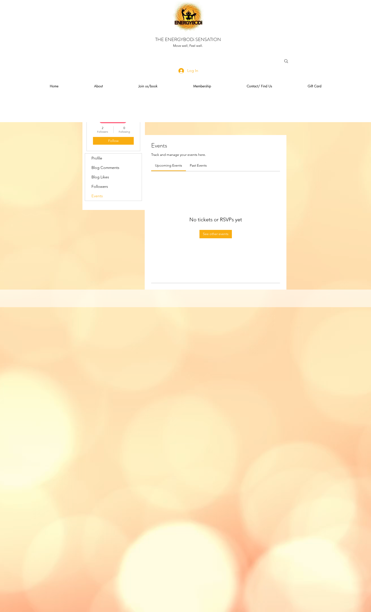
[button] (98, 86)
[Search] (286, 61)
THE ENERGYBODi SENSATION (188, 39)
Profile (96, 158)
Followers (99, 186)
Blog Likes (100, 177)
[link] (168, 165)
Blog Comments (105, 167)
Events (97, 196)
